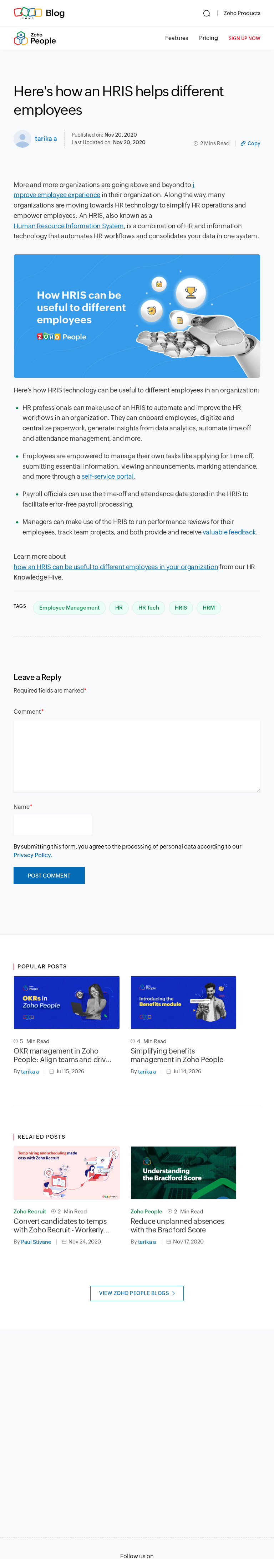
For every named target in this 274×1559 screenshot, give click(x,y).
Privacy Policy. (33, 855)
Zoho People (146, 1211)
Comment (27, 711)
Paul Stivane (36, 1242)
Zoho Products (242, 13)
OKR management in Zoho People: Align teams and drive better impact (61, 1055)
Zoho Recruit (30, 1211)
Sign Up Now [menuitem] (244, 38)
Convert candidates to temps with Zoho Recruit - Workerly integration (60, 1225)
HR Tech (148, 608)
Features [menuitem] (176, 38)
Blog (55, 13)
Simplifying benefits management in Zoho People (177, 1055)
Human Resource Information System (68, 226)
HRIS (181, 608)
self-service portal (108, 476)
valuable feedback (229, 532)
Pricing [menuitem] (208, 38)
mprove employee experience (57, 195)
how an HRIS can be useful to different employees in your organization (116, 567)
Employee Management (69, 608)
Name (22, 806)
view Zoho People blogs (134, 1293)
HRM (209, 608)
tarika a (46, 138)
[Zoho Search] (206, 13)
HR (119, 608)
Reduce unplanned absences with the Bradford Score (177, 1225)
